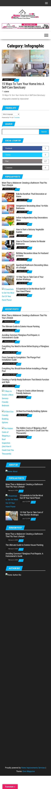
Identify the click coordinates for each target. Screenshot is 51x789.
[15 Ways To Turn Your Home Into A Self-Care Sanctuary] (25, 63)
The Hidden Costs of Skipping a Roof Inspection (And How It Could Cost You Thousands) (32, 430)
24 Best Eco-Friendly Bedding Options (31, 411)
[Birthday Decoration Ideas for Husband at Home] (8, 256)
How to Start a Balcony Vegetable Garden (30, 230)
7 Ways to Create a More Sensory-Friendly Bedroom (30, 391)
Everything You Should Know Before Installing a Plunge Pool (24, 369)
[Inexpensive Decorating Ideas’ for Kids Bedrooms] (8, 209)
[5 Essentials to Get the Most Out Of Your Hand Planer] (8, 294)
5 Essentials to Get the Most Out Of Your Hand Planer (30, 290)
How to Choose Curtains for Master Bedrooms (30, 242)
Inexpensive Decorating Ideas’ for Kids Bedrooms (32, 207)
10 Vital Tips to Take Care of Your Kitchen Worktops (29, 278)
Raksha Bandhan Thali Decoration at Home (31, 195)
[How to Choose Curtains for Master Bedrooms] (8, 244)
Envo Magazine (29, 771)
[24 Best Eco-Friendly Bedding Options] (8, 417)
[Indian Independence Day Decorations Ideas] (8, 221)
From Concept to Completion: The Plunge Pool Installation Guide (21, 358)
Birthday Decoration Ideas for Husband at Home (32, 254)
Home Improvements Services (33, 768)
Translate (17, 117)
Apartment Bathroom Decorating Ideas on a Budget (32, 266)
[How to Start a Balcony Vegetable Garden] (8, 233)
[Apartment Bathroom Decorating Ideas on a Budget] (8, 268)
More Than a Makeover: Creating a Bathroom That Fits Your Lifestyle (24, 184)
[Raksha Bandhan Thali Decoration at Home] (8, 197)
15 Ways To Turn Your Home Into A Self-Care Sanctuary (23, 85)
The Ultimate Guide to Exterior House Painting (21, 326)
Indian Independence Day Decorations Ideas (32, 218)
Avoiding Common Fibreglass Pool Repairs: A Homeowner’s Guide (20, 336)
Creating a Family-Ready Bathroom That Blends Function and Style (25, 380)
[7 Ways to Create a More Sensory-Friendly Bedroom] (8, 398)
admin (6, 92)
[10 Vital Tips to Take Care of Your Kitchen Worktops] (8, 280)
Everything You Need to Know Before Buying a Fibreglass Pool (25, 347)
